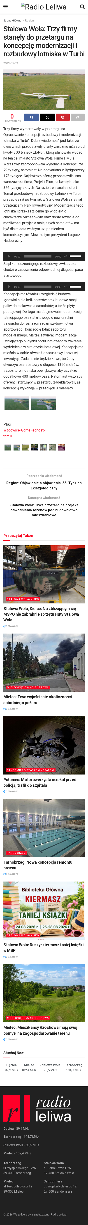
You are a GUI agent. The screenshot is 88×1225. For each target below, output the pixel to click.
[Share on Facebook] (31, 117)
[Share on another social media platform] (78, 117)
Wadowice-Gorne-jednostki (24, 430)
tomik (7, 436)
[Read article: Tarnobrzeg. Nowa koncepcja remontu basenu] (44, 828)
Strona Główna (12, 20)
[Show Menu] (5, 7)
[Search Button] (82, 7)
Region (29, 20)
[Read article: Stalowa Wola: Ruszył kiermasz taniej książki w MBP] (44, 911)
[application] (44, 256)
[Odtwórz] (9, 256)
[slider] (76, 256)
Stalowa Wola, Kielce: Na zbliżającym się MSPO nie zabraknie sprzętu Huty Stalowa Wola (41, 614)
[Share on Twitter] (47, 117)
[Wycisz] (65, 256)
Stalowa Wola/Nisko (23, 599)
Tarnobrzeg (16, 852)
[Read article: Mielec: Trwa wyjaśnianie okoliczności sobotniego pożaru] (44, 663)
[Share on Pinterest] (63, 117)
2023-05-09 (10, 63)
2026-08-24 (12, 626)
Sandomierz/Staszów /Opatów (30, 770)
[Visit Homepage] (44, 7)
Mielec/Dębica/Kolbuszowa (28, 687)
